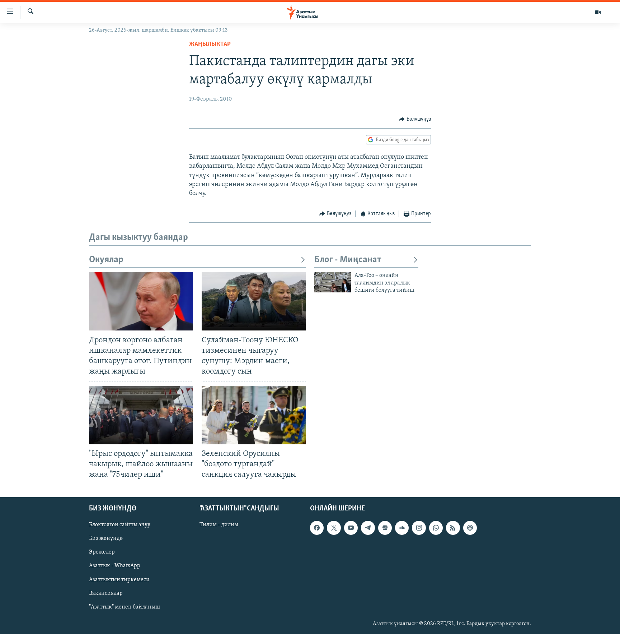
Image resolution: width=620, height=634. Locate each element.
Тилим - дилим (218, 525)
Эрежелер (102, 552)
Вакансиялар (106, 593)
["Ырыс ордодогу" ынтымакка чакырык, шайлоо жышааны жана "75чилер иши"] (141, 415)
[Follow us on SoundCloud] (402, 527)
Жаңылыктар (210, 44)
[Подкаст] (470, 527)
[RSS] (453, 527)
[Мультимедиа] (598, 12)
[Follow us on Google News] (385, 527)
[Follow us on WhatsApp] (436, 527)
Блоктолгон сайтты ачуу (119, 525)
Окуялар (106, 260)
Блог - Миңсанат (347, 260)
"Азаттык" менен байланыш (124, 607)
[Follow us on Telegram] (368, 527)
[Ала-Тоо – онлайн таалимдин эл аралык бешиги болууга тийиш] (332, 282)
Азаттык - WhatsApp (114, 566)
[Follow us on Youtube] (351, 527)
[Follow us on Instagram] (419, 527)
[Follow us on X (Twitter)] (333, 527)
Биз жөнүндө (106, 538)
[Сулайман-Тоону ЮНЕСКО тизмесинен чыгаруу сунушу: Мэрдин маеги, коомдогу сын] (254, 301)
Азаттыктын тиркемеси (119, 579)
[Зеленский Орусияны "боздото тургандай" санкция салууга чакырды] (254, 415)
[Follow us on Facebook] (317, 527)
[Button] (415, 119)
